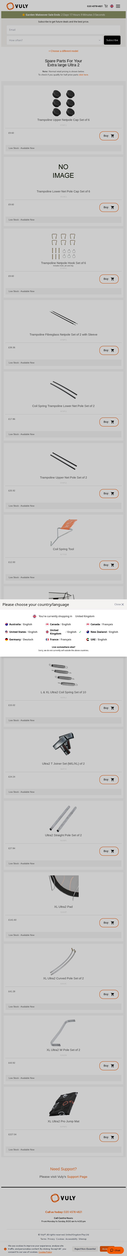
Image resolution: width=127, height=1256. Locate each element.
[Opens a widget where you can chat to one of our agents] (115, 1250)
